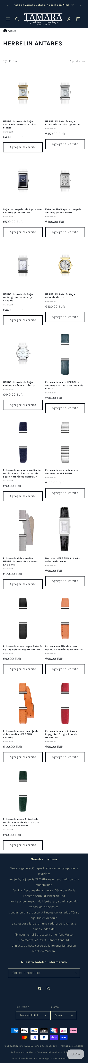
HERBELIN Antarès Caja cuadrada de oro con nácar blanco (20, 124)
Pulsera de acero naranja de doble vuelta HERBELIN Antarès (20, 734)
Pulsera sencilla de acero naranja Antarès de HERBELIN (64, 648)
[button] (8, 19)
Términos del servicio (48, 1052)
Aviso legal (44, 1058)
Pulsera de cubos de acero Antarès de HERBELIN (61, 472)
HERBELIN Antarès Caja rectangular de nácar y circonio (18, 297)
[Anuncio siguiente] (80, 5)
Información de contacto (66, 1058)
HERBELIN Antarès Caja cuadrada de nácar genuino (62, 123)
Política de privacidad (22, 1052)
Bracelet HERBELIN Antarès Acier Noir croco (62, 560)
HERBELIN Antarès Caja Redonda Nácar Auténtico (19, 384)
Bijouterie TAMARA (23, 1046)
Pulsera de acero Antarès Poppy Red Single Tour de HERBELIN (61, 734)
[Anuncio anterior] (7, 5)
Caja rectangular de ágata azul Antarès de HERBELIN (23, 211)
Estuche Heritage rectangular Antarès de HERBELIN (64, 211)
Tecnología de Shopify (45, 1046)
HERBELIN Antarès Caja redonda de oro (60, 296)
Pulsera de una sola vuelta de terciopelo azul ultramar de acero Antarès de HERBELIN (22, 473)
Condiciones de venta (23, 1058)
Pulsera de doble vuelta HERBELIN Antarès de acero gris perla (20, 561)
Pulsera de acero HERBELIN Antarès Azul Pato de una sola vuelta (64, 385)
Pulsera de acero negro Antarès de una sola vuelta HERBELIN (23, 648)
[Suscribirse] (75, 973)
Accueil (12, 31)
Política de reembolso (72, 1046)
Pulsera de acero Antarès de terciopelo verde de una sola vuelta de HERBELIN (21, 822)
